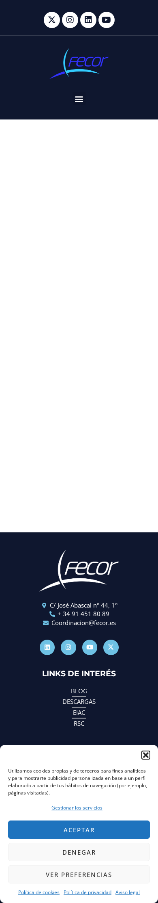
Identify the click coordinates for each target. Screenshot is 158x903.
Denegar (79, 852)
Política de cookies (39, 892)
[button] (146, 755)
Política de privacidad (87, 892)
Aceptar (79, 830)
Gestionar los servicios (76, 807)
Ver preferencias (79, 874)
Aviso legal (127, 892)
